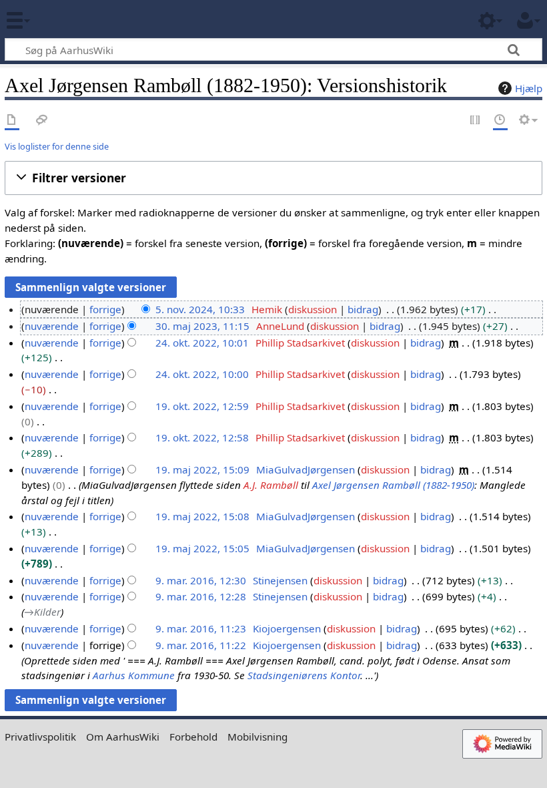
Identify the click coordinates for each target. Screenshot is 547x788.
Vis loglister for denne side (57, 146)
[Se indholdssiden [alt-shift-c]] (12, 120)
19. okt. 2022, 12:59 (202, 406)
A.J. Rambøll (270, 484)
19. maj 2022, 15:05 (202, 548)
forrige (105, 309)
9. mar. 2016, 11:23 (200, 628)
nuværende (52, 326)
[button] (273, 178)
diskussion (312, 309)
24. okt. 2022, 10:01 (202, 342)
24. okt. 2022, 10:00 (202, 374)
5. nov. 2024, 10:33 (200, 309)
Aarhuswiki (89, 19)
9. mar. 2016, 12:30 (200, 580)
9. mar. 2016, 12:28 (200, 596)
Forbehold (193, 736)
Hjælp (528, 88)
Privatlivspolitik (40, 736)
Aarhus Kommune (134, 675)
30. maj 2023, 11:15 (202, 326)
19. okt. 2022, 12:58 (202, 437)
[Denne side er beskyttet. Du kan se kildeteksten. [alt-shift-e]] (475, 120)
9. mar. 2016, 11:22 (200, 645)
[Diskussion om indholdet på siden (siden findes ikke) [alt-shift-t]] (42, 120)
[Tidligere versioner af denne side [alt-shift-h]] (500, 120)
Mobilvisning (257, 736)
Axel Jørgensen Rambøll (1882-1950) (393, 484)
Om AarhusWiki (122, 736)
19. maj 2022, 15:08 (202, 516)
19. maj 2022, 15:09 (202, 469)
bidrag (363, 309)
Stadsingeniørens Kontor (303, 675)
